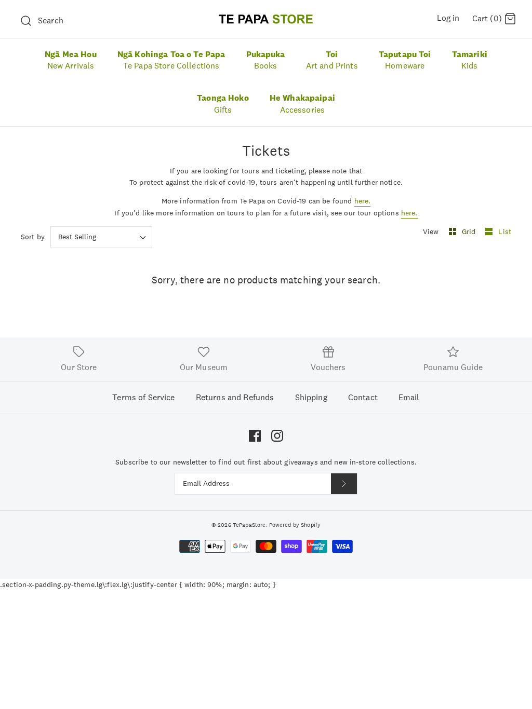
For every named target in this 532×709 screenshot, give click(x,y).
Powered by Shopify (295, 524)
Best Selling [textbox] (77, 237)
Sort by (33, 236)
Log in (448, 17)
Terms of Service (143, 397)
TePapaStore (249, 524)
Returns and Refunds (235, 397)
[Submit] (344, 483)
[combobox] (101, 237)
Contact (363, 397)
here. (362, 201)
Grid (470, 231)
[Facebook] (255, 436)
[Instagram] (277, 436)
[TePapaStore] (266, 19)
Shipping (311, 397)
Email (409, 397)
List (504, 231)
